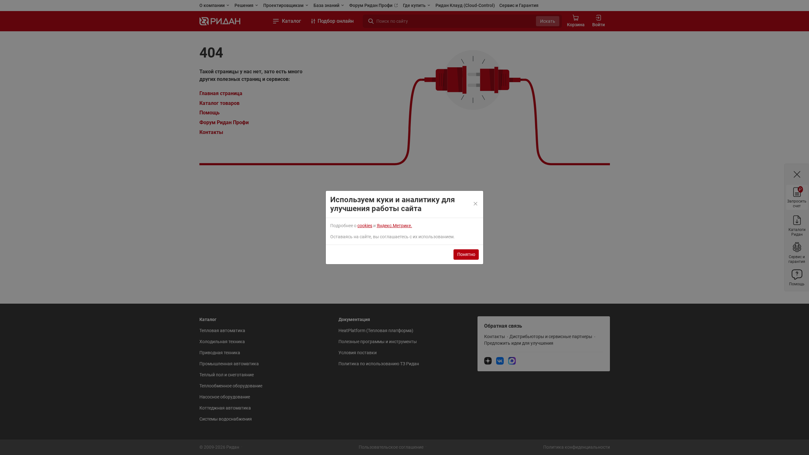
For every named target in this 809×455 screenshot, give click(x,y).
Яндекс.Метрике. (394, 225)
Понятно (466, 254)
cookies (364, 225)
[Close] (476, 204)
